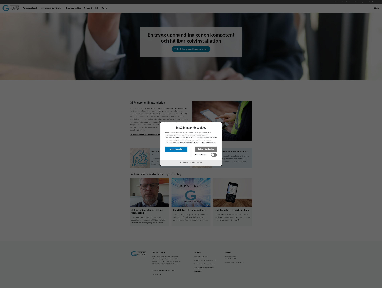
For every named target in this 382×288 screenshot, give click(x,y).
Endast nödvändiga (205, 149)
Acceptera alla (176, 149)
